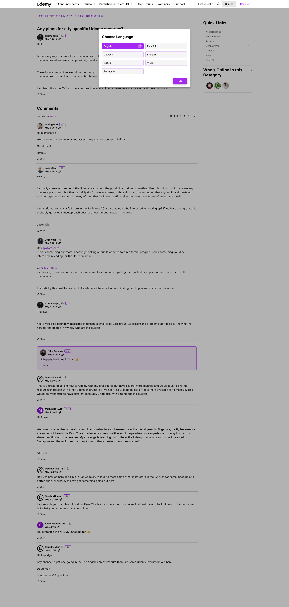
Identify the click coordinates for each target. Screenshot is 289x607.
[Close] (185, 37)
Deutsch (108, 54)
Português (109, 71)
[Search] (219, 4)
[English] (44, 4)
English (108, 46)
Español (151, 46)
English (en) (204, 4)
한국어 (150, 62)
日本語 (107, 62)
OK (180, 80)
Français (151, 54)
